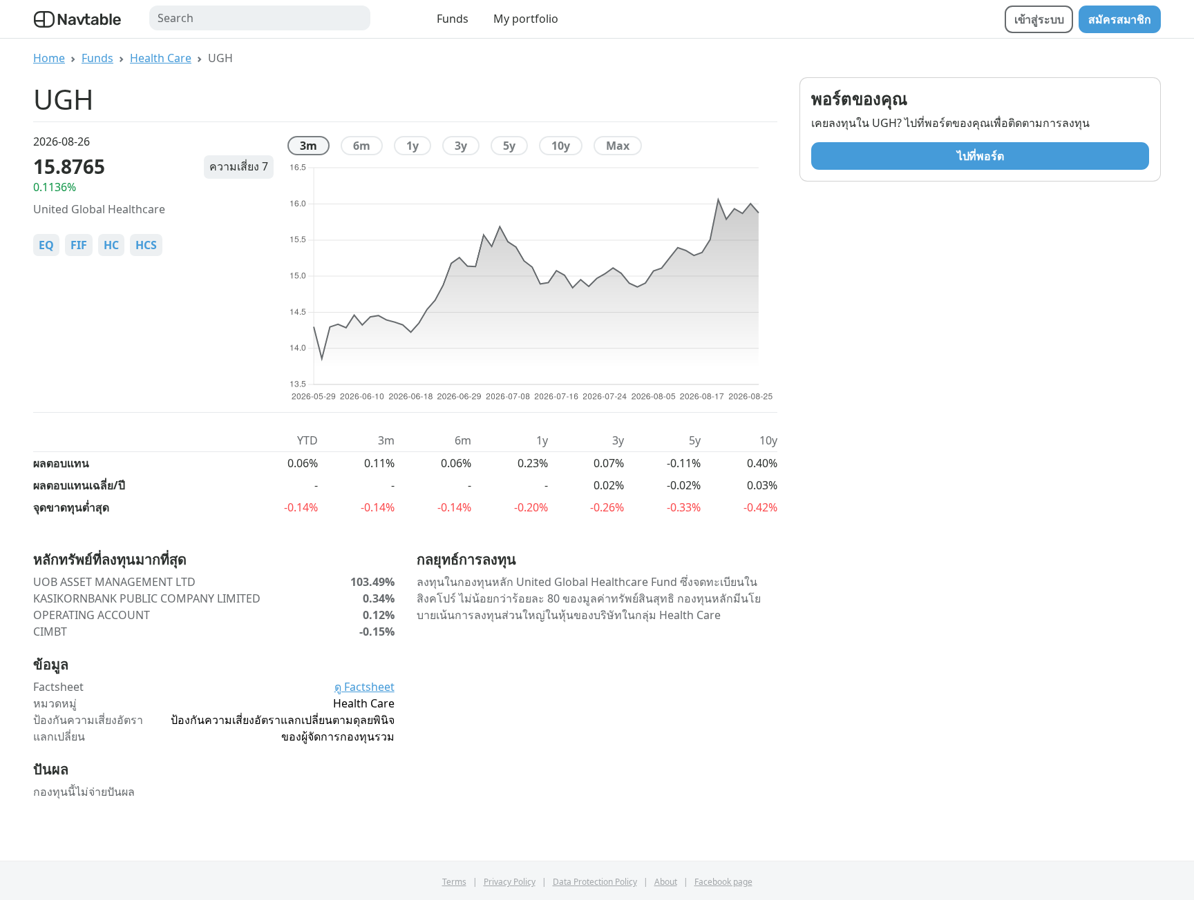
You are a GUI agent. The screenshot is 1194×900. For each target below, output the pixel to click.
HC (111, 245)
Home (49, 58)
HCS (146, 245)
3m (308, 145)
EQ (46, 245)
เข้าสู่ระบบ (1039, 19)
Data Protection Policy (595, 882)
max (617, 145)
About (665, 882)
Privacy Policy (510, 882)
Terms (454, 882)
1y (412, 145)
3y (461, 145)
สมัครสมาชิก (1119, 19)
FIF (78, 245)
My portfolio (525, 18)
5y (509, 145)
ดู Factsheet (364, 686)
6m (361, 145)
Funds (452, 18)
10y (560, 145)
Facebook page (723, 882)
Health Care (160, 58)
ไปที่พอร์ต (980, 156)
